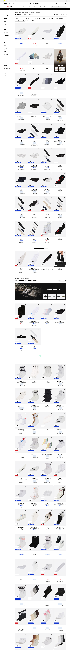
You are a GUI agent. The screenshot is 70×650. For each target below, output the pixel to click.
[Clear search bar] (65, 6)
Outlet (6, 0)
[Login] (56, 3)
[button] (57, 14)
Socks (29, 12)
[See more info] (21, 45)
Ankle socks (33, 12)
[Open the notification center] (59, 3)
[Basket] (65, 3)
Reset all (34, 20)
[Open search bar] (51, 6)
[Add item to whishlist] (26, 24)
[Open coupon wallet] (53, 3)
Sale (21, 18)
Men (9, 3)
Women (5, 3)
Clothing (20, 12)
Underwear (25, 12)
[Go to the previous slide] (60, 281)
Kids (13, 3)
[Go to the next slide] (65, 281)
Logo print (38, 12)
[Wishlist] (62, 3)
